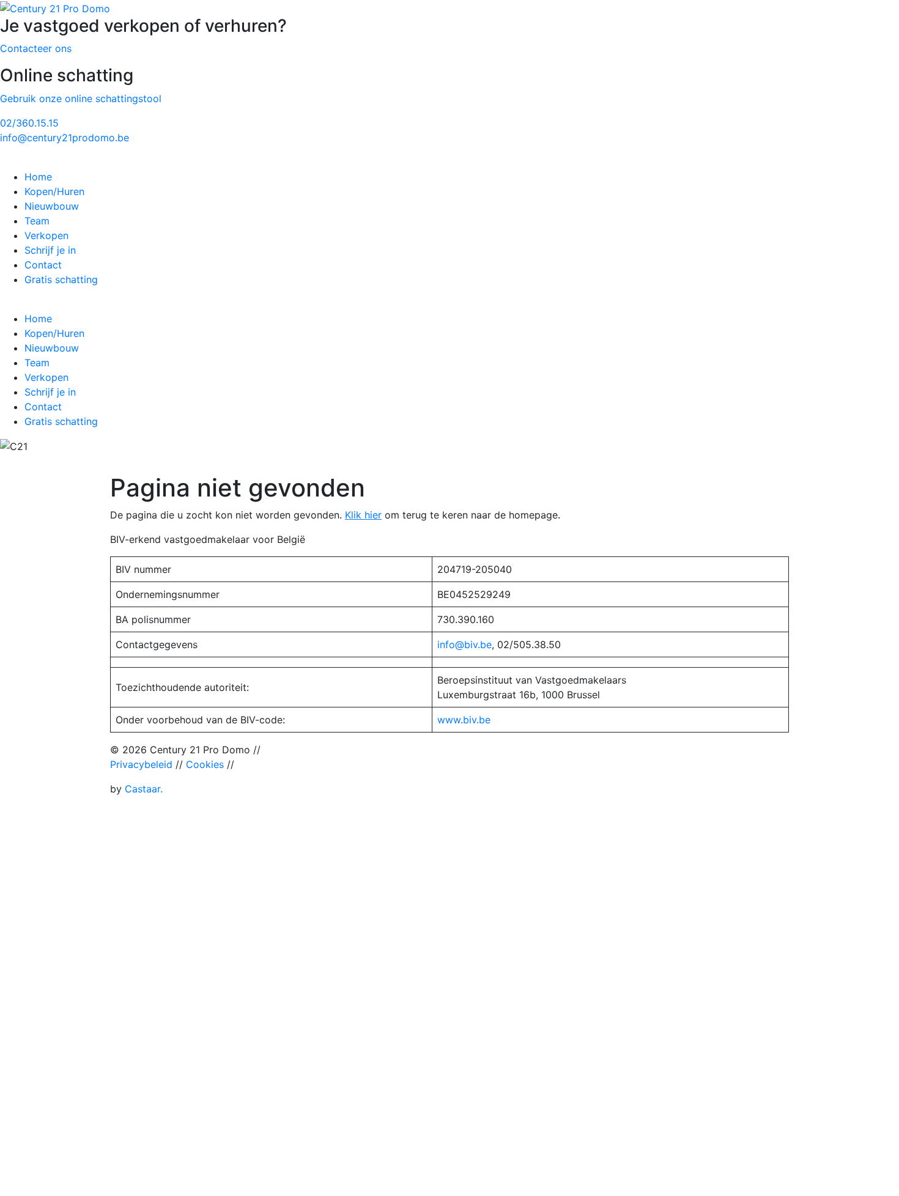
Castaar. (144, 789)
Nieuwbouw (51, 206)
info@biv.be (464, 644)
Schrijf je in (50, 250)
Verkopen (46, 235)
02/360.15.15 (29, 123)
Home (38, 177)
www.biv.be (463, 720)
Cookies (205, 764)
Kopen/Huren (54, 191)
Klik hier (363, 515)
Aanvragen (87, 1045)
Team (37, 221)
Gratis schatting (61, 279)
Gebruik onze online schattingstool (80, 98)
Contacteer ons (36, 48)
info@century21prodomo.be (64, 137)
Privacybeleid (141, 764)
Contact (43, 265)
